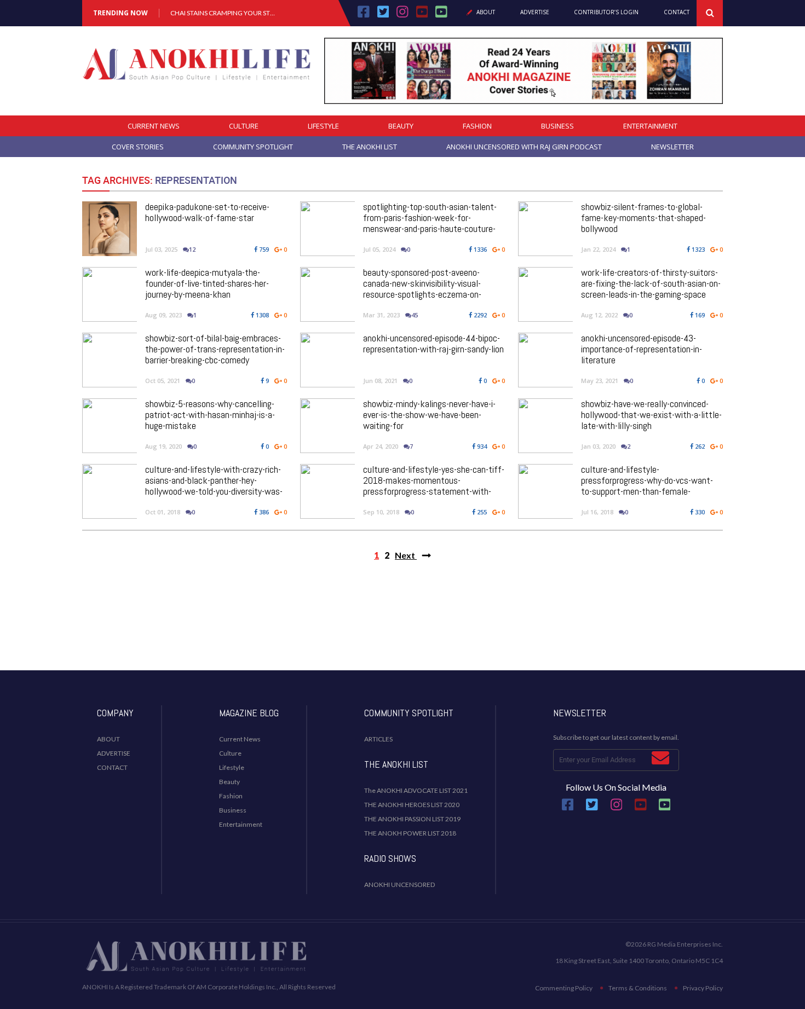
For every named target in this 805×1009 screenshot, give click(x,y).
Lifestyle (323, 126)
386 (263, 512)
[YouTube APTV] (423, 15)
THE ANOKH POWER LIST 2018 (410, 833)
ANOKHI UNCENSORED (399, 884)
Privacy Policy (703, 988)
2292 (479, 315)
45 (414, 315)
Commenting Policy (564, 988)
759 (263, 249)
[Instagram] (402, 15)
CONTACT (112, 767)
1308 (261, 315)
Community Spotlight (253, 147)
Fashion (477, 126)
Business (557, 126)
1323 (697, 249)
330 (699, 512)
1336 (479, 249)
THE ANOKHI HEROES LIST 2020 (411, 805)
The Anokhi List (369, 147)
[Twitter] (383, 15)
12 (192, 249)
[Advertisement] (402, 626)
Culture (243, 126)
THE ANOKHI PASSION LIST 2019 (412, 819)
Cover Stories (138, 147)
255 (481, 512)
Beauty (400, 126)
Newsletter (672, 147)
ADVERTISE (113, 753)
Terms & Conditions (637, 988)
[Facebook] (364, 15)
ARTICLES (378, 739)
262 (699, 446)
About (485, 12)
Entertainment (650, 126)
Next (406, 555)
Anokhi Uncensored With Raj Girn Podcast (524, 147)
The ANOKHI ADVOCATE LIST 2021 (416, 790)
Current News (154, 126)
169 (699, 315)
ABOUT (108, 739)
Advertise (534, 12)
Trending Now (120, 13)
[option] (223, 13)
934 (481, 446)
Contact (676, 12)
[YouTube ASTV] (441, 15)
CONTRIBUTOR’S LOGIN (606, 12)
